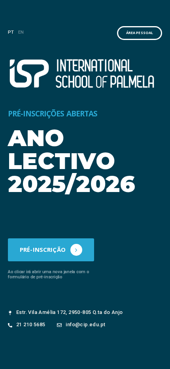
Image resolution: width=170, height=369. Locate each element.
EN (21, 32)
